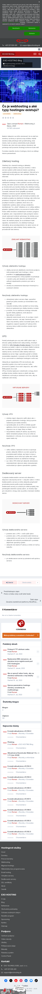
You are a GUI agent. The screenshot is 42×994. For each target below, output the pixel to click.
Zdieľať (10, 582)
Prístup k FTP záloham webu (18, 649)
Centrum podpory (7, 936)
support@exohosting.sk (31, 45)
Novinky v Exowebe (26, 733)
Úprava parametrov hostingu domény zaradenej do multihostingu (19, 687)
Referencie (5, 906)
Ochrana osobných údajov (10, 912)
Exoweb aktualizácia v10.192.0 (19, 766)
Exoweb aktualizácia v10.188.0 (19, 810)
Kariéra (3, 923)
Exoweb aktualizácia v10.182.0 (19, 832)
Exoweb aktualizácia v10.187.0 (19, 799)
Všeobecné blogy (9, 66)
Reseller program (7, 916)
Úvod (3, 852)
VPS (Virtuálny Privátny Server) (20, 345)
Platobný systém (7, 953)
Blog (3, 902)
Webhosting (29, 124)
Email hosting (6, 872)
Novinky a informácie (26, 757)
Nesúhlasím (16, 28)
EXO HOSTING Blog (12, 60)
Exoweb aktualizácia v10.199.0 (19, 731)
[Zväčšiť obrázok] (21, 247)
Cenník (3, 889)
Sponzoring (5, 919)
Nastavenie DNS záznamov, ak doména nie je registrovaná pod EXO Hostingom (20, 661)
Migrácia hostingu (7, 865)
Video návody (6, 939)
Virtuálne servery (7, 876)
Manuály (4, 949)
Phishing (11, 742)
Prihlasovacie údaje (8, 946)
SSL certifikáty (6, 882)
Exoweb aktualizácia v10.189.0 (19, 788)
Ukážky (4, 942)
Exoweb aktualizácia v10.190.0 (19, 777)
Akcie (3, 886)
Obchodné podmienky (9, 909)
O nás (3, 899)
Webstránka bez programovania (13, 869)
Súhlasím (32, 33)
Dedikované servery (8, 879)
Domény (4, 855)
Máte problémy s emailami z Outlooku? (19, 635)
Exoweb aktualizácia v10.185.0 (19, 821)
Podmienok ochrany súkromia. (10, 22)
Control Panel (6, 956)
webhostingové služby (23, 274)
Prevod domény (7, 859)
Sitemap (4, 926)
